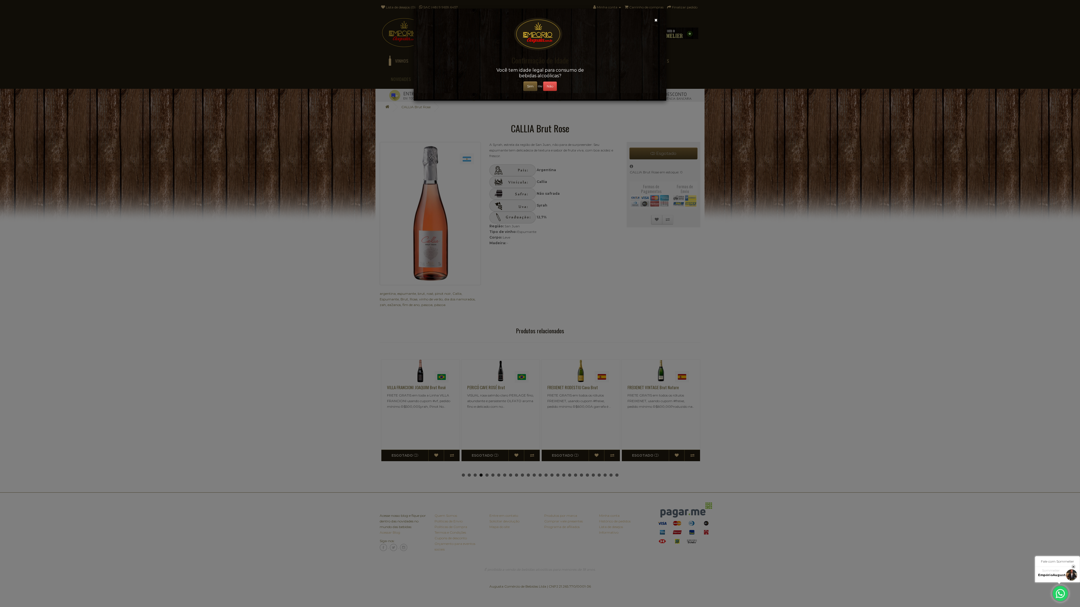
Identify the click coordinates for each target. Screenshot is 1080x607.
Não (550, 86)
